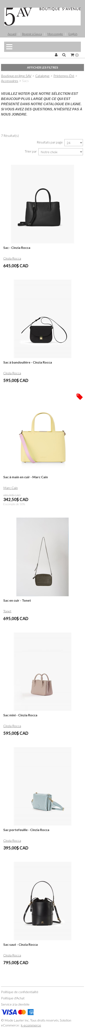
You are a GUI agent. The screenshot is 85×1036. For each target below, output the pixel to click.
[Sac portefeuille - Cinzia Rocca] (42, 786)
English (72, 34)
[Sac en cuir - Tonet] (42, 557)
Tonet (7, 611)
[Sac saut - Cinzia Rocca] (42, 901)
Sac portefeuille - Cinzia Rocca (26, 830)
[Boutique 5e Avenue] (42, 16)
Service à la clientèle (15, 1004)
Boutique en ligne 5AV (16, 76)
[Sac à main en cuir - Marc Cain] (42, 433)
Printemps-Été (63, 76)
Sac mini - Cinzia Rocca (20, 715)
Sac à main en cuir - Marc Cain (25, 477)
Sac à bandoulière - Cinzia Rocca (27, 362)
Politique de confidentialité (19, 992)
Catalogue (42, 76)
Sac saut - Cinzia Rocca (20, 944)
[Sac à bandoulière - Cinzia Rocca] (42, 318)
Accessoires (9, 81)
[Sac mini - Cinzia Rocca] (42, 671)
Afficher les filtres (42, 67)
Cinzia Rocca (12, 258)
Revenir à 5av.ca (32, 34)
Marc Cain (10, 488)
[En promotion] (80, 396)
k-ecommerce (31, 1025)
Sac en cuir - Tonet (17, 600)
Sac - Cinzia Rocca (16, 247)
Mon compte (55, 34)
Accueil (12, 34)
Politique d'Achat (13, 998)
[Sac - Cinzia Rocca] (42, 204)
